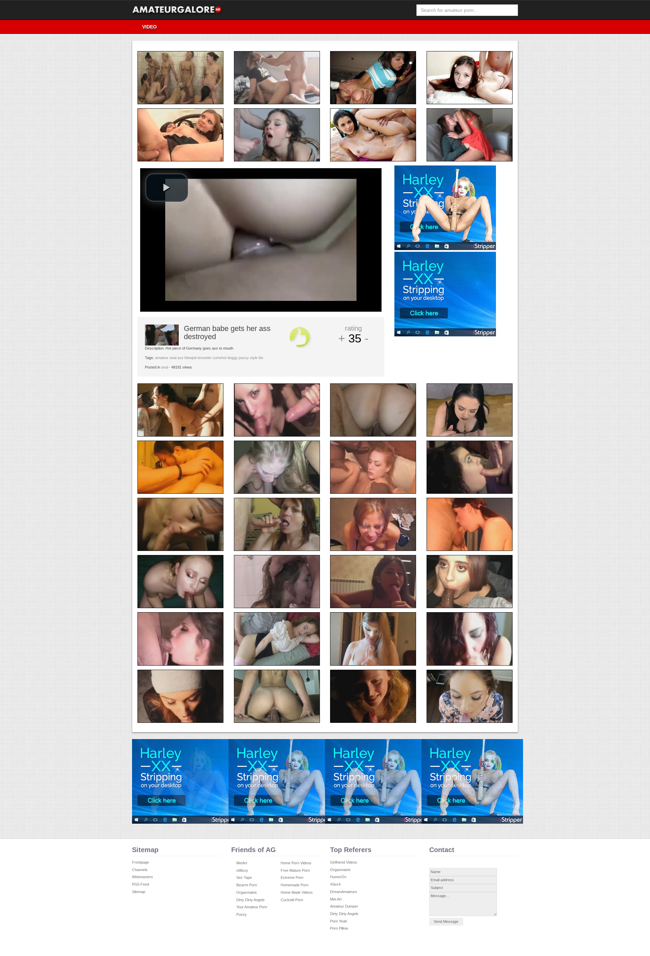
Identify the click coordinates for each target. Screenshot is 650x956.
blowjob (191, 358)
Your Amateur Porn (251, 907)
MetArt (241, 863)
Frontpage (140, 862)
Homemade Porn (294, 885)
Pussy (241, 914)
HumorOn (338, 877)
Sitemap (138, 892)
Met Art (336, 899)
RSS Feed (140, 884)
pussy (244, 358)
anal (173, 358)
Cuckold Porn (292, 900)
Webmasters (142, 877)
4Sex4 (335, 884)
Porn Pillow (339, 928)
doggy (233, 358)
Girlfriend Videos (343, 862)
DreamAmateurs (343, 892)
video (149, 26)
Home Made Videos (297, 892)
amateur (162, 358)
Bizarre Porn (246, 885)
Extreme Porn (292, 877)
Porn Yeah (338, 921)
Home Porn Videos (296, 863)
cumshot (219, 358)
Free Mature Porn (295, 870)
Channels (140, 870)
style (254, 358)
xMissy (242, 870)
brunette (204, 358)
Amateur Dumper (344, 906)
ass (180, 358)
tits (261, 358)
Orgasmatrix (246, 892)
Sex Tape (244, 877)
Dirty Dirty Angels (250, 900)
